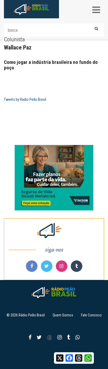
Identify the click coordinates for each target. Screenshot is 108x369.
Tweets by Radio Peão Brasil (25, 99)
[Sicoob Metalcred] (54, 177)
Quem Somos (63, 315)
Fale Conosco (91, 315)
